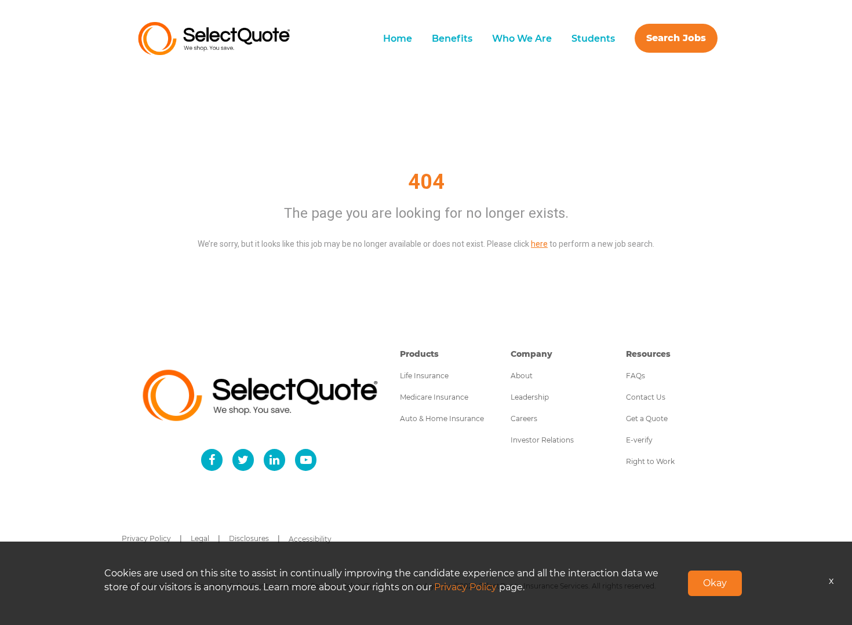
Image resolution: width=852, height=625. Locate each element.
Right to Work (650, 461)
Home (397, 38)
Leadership (530, 397)
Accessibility (310, 539)
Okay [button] (715, 583)
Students (593, 38)
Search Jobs (676, 37)
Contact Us (645, 397)
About (522, 375)
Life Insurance (424, 375)
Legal (200, 538)
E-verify (639, 440)
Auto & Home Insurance (442, 418)
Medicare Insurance (434, 397)
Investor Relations (542, 440)
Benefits (452, 38)
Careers (524, 418)
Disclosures (249, 538)
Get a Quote (647, 418)
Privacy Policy (146, 538)
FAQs (635, 375)
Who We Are (522, 38)
